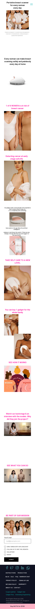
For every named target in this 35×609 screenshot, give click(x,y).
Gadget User (21, 592)
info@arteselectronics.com (14, 602)
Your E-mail (8, 537)
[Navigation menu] (31, 4)
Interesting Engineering (22, 594)
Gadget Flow (10, 594)
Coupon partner (11, 592)
